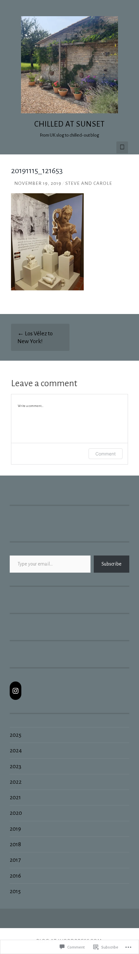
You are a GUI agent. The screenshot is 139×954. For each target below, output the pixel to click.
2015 (15, 891)
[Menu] (122, 147)
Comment (105, 453)
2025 (15, 735)
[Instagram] (15, 691)
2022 (16, 782)
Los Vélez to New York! (35, 337)
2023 (15, 766)
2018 (15, 844)
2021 (15, 797)
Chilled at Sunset (69, 124)
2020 (16, 813)
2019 (15, 828)
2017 (15, 860)
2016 (15, 875)
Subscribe (112, 564)
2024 (16, 750)
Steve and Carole (88, 183)
